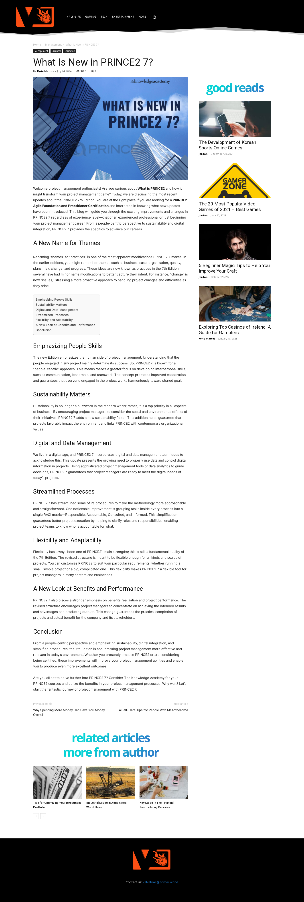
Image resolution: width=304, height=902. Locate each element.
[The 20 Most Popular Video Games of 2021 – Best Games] (235, 180)
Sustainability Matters (51, 304)
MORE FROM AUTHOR (110, 753)
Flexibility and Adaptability (54, 319)
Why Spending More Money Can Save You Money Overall (69, 712)
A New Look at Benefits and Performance (65, 325)
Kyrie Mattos (45, 71)
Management (53, 44)
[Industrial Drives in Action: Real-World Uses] (110, 782)
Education (70, 50)
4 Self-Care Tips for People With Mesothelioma (153, 710)
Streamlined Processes (52, 315)
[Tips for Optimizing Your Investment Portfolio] (57, 782)
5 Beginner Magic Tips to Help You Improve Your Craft (234, 268)
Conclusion (43, 330)
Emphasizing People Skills (54, 299)
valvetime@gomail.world (160, 882)
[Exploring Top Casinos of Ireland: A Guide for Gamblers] (235, 303)
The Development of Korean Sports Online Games (227, 145)
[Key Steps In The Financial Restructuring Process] (164, 782)
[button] (154, 17)
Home (37, 44)
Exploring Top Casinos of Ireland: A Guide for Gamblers (235, 329)
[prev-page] (36, 816)
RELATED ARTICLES (111, 738)
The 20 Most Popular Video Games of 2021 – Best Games (230, 206)
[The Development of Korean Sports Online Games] (235, 119)
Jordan (203, 153)
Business (56, 50)
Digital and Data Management (57, 309)
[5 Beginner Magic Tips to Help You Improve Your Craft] (235, 242)
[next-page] (43, 816)
